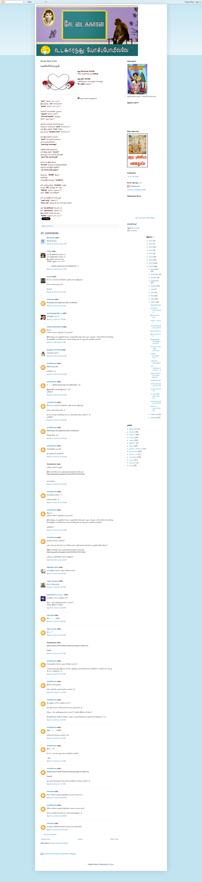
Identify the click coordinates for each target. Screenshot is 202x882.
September (155, 281)
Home (80, 839)
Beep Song (133, 429)
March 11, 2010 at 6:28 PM (57, 798)
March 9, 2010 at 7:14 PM (56, 692)
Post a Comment (50, 835)
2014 (151, 253)
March (153, 302)
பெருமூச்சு (132, 463)
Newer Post (45, 839)
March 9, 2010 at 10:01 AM (57, 356)
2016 (151, 247)
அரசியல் (132, 432)
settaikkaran (52, 363)
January (154, 418)
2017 (151, 244)
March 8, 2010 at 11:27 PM (57, 269)
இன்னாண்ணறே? (155, 316)
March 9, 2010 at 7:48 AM (56, 319)
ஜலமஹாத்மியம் (155, 331)
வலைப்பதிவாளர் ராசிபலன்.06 (155, 385)
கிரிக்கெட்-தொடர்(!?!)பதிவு (155, 408)
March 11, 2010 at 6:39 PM (57, 816)
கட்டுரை (132, 438)
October (154, 278)
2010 (151, 266)
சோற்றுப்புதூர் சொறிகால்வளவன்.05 (155, 341)
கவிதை (131, 440)
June (153, 292)
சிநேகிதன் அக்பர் (52, 567)
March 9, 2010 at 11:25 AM (57, 530)
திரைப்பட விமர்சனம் (135, 449)
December (155, 269)
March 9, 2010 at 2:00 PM (56, 574)
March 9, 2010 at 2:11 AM (56, 292)
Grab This (131, 176)
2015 (151, 250)
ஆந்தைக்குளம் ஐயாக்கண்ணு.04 (155, 375)
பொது (131, 465)
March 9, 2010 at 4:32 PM (56, 608)
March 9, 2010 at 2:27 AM (56, 306)
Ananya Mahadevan (54, 327)
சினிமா (131, 446)
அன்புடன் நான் (52, 629)
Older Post (114, 839)
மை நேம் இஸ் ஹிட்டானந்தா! (155, 396)
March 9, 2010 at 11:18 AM (57, 484)
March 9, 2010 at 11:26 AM (57, 560)
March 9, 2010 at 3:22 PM (56, 587)
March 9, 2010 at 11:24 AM (57, 502)
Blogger (111, 864)
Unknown (50, 299)
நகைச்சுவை (49, 226)
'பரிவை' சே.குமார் (52, 581)
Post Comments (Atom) (59, 843)
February (154, 414)
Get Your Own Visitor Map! (145, 218)
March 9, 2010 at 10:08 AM (57, 420)
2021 (151, 241)
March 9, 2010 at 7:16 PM (56, 738)
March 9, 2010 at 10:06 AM (57, 374)
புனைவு (131, 460)
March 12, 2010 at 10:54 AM (57, 830)
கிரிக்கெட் (132, 443)
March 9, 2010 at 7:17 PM (56, 761)
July (152, 289)
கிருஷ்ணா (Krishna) (54, 350)
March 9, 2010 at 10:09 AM (57, 457)
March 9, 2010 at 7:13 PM (56, 674)
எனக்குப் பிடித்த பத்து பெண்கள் (155, 348)
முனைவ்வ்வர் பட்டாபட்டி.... (55, 595)
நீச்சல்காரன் (51, 238)
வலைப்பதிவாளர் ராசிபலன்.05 (155, 402)
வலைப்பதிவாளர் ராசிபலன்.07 (155, 327)
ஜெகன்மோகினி (155, 305)
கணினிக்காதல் (155, 380)
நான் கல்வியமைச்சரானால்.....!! (155, 368)
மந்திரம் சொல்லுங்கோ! (154, 356)
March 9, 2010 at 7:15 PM (56, 720)
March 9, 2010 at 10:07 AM (57, 395)
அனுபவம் (132, 435)
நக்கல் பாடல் (133, 454)
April (153, 299)
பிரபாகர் (49, 277)
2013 (151, 257)
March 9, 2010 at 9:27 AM (56, 342)
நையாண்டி (132, 457)
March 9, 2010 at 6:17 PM (56, 653)
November (155, 274)
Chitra (49, 251)
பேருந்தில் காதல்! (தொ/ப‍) (155, 310)
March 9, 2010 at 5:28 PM (56, 621)
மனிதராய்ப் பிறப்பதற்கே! (155, 362)
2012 (151, 260)
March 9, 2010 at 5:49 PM (56, 635)
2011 (151, 263)
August (154, 286)
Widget (137, 176)
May (152, 296)
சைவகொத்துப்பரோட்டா (54, 313)
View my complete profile (136, 190)
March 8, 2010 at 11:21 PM (57, 244)
